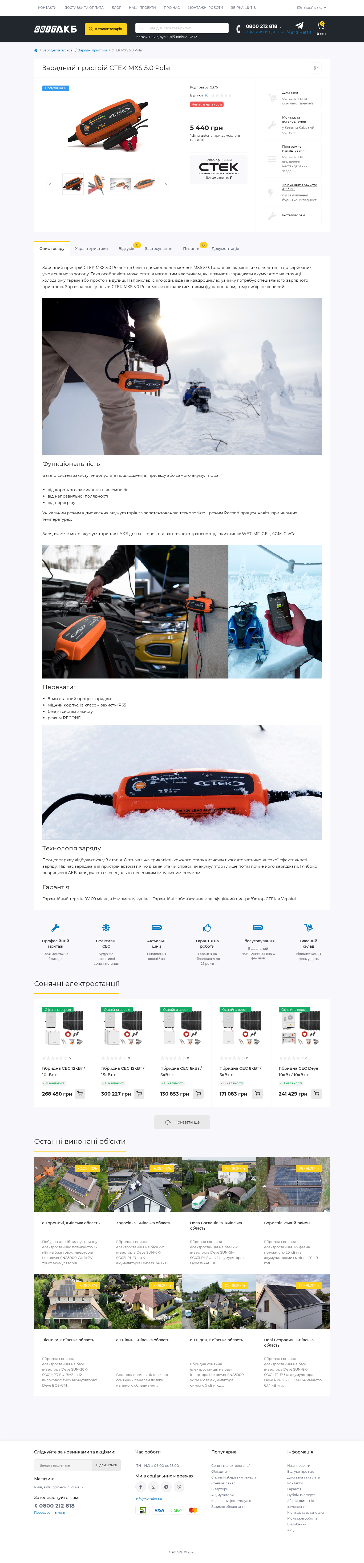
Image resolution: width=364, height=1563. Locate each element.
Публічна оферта (301, 1495)
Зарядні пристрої (92, 50)
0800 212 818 (261, 26)
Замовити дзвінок (266, 31)
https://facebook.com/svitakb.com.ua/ (140, 1486)
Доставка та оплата (84, 8)
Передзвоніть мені (49, 1512)
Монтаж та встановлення (294, 119)
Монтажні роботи (205, 8)
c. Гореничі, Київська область (71, 1223)
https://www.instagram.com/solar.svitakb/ (153, 1486)
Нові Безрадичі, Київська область (289, 1343)
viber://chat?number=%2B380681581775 (179, 1486)
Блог (116, 8)
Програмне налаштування (294, 148)
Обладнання (221, 1471)
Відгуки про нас (300, 1471)
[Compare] (85, 1017)
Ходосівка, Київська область (143, 1223)
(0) (207, 95)
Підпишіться (106, 1465)
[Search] (141, 28)
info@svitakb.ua (148, 1499)
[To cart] (80, 1094)
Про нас (172, 8)
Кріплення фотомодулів (231, 1501)
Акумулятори (222, 1495)
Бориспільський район (287, 1223)
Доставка (290, 92)
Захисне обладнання (228, 1507)
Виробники (296, 1524)
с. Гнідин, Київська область (142, 1340)
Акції (291, 1530)
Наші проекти (142, 8)
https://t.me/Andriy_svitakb (166, 1486)
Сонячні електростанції (76, 983)
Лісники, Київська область (68, 1340)
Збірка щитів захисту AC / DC (299, 187)
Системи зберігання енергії (234, 1477)
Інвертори (219, 1489)
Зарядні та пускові (58, 50)
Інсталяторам (293, 215)
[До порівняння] (316, 68)
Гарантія (294, 1489)
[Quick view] (85, 1007)
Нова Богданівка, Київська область (216, 1226)
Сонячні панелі (223, 1483)
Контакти (47, 8)
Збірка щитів (243, 8)
